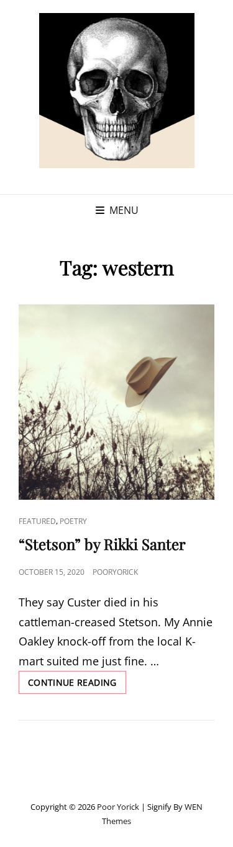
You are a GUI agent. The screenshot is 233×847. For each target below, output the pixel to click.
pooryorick (115, 572)
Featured (37, 521)
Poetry (73, 521)
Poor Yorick (118, 806)
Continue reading (77, 685)
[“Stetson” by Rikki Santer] (116, 402)
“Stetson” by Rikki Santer (102, 544)
